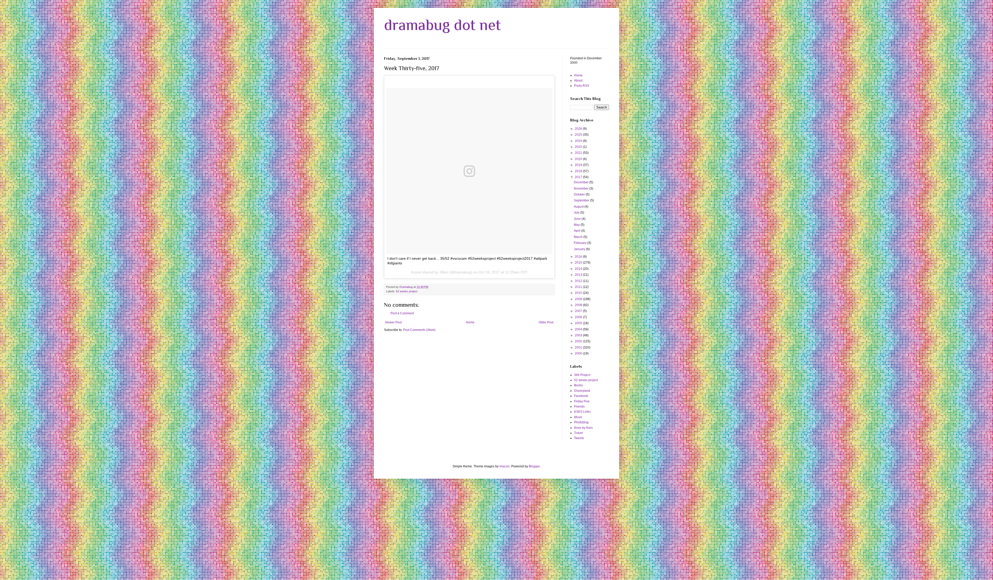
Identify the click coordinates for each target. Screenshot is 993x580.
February (580, 243)
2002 (579, 341)
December (581, 182)
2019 (579, 165)
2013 (579, 275)
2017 (579, 177)
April (577, 231)
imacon (504, 466)
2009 (579, 299)
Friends (579, 406)
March (578, 237)
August (579, 206)
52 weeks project (406, 291)
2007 (579, 311)
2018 (579, 171)
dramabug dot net (442, 24)
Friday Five (582, 401)
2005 (579, 323)
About (578, 80)
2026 (579, 128)
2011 (579, 287)
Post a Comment (402, 313)
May (577, 225)
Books (578, 385)
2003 (579, 335)
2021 (579, 153)
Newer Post (393, 322)
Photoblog (581, 422)
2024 (579, 141)
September (582, 200)
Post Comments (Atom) (419, 330)
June (578, 219)
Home (470, 322)
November (581, 188)
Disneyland (582, 391)
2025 (579, 134)
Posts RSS (581, 86)
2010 (579, 293)
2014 (579, 269)
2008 (579, 305)
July (577, 212)
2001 (579, 347)
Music (578, 417)
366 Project (582, 375)
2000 (579, 353)
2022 (579, 147)
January (580, 249)
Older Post (546, 322)
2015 (579, 262)
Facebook (581, 396)
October (580, 194)
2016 (579, 256)
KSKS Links (582, 412)
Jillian (443, 272)
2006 (579, 317)
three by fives (583, 428)
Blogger (534, 466)
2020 (579, 159)
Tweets (579, 438)
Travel (578, 433)
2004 (579, 329)
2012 (579, 281)
